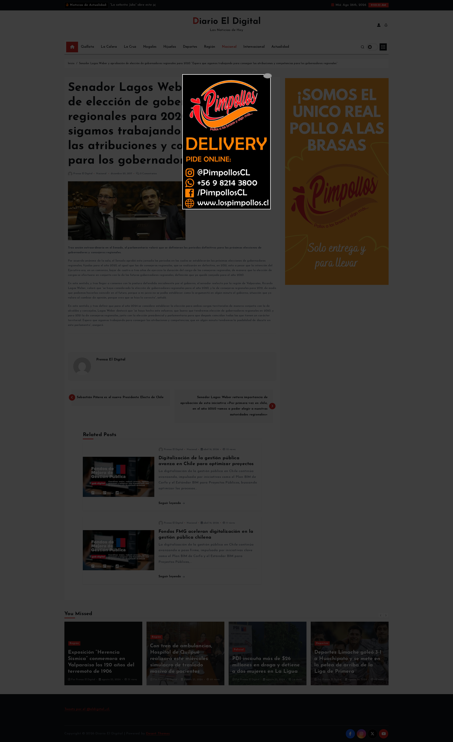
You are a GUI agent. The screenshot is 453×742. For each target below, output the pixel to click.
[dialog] (226, 142)
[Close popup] (267, 75)
